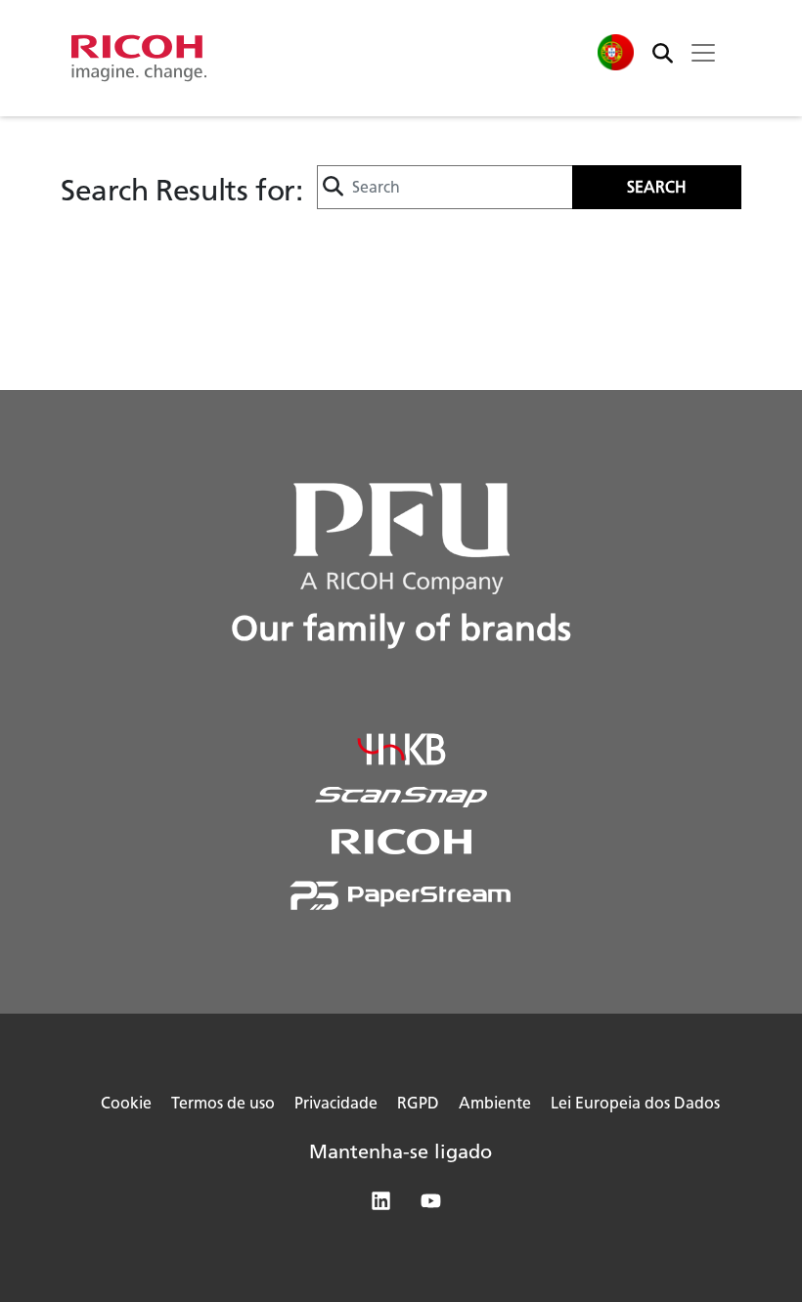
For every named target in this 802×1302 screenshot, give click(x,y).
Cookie (126, 1103)
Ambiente (495, 1103)
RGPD (418, 1103)
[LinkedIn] (376, 1205)
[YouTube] (426, 1205)
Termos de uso (223, 1103)
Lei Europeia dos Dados (635, 1103)
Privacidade (336, 1103)
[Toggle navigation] (703, 52)
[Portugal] (615, 52)
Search (657, 187)
